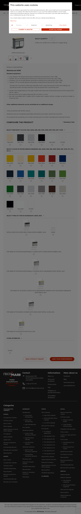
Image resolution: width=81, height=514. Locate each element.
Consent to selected (26, 29)
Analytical (34, 25)
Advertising (49, 25)
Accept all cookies (55, 29)
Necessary (19, 25)
